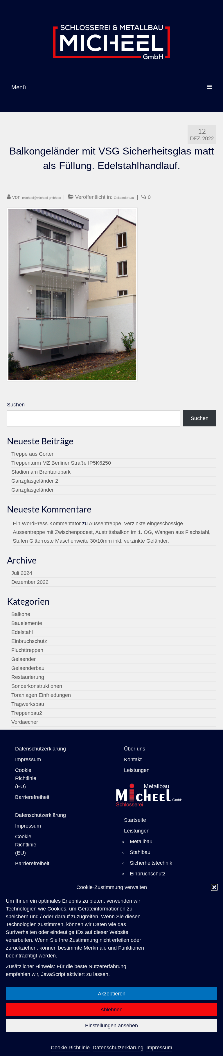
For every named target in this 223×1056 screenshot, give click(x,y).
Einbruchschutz (29, 641)
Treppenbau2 (26, 713)
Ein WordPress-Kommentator (47, 523)
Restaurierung (27, 677)
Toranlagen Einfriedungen (41, 695)
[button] (214, 887)
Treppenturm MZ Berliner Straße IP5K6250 (61, 463)
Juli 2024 (21, 573)
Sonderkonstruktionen (36, 686)
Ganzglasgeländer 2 (34, 481)
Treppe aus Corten (33, 454)
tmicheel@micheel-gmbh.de (41, 197)
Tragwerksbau (27, 704)
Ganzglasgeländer (32, 490)
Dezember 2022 (29, 582)
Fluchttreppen (27, 650)
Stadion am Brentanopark (41, 472)
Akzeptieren (111, 994)
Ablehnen (111, 1010)
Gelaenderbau (124, 197)
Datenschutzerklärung (118, 1047)
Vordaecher (24, 722)
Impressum (159, 1047)
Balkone (20, 614)
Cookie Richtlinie (70, 1047)
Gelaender (23, 659)
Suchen (16, 405)
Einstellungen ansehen (111, 1025)
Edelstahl (22, 632)
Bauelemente (26, 623)
